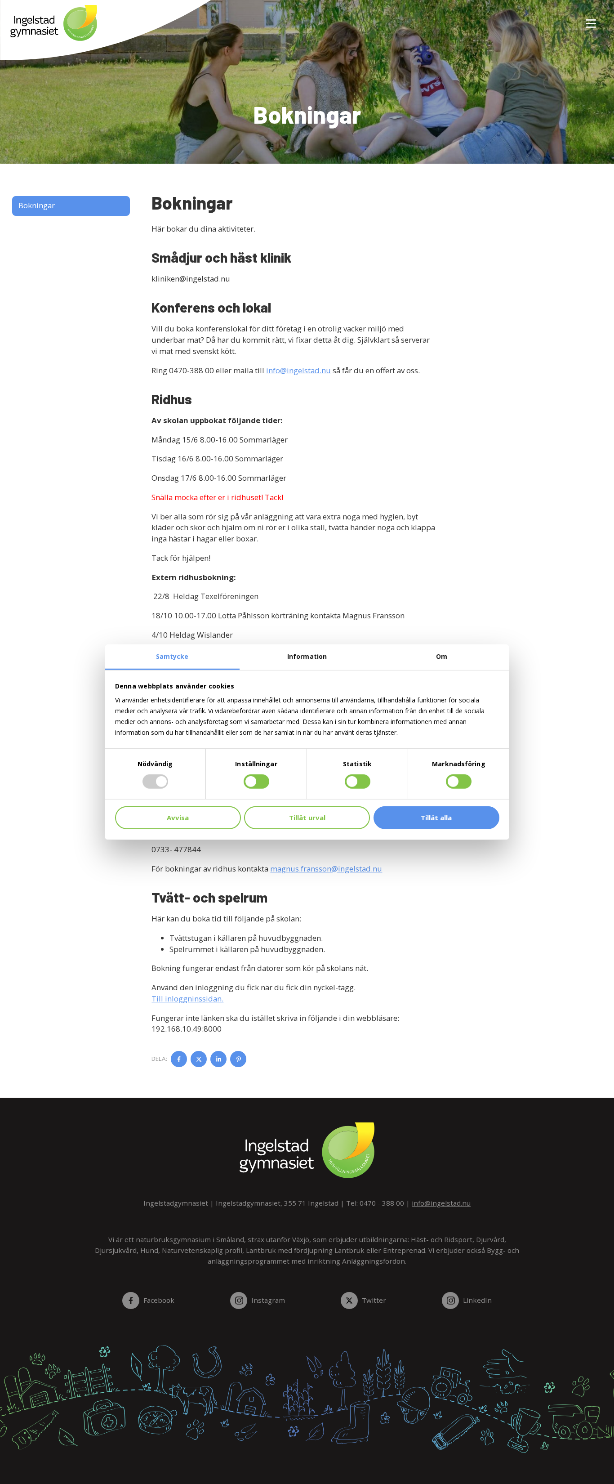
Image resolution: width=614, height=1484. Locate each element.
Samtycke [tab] (172, 656)
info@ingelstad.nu (298, 370)
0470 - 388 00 (382, 1202)
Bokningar (36, 205)
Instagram (268, 1300)
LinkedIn (477, 1300)
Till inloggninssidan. (187, 998)
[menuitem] (587, 18)
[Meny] (591, 18)
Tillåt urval (307, 817)
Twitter (374, 1300)
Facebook (158, 1300)
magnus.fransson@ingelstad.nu (326, 868)
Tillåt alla (436, 817)
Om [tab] (441, 656)
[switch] (256, 781)
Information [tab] (307, 656)
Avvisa (178, 817)
